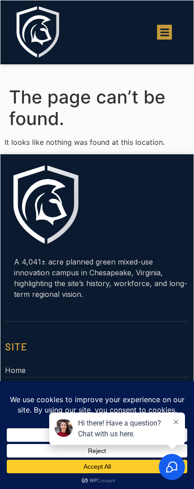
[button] (164, 32)
